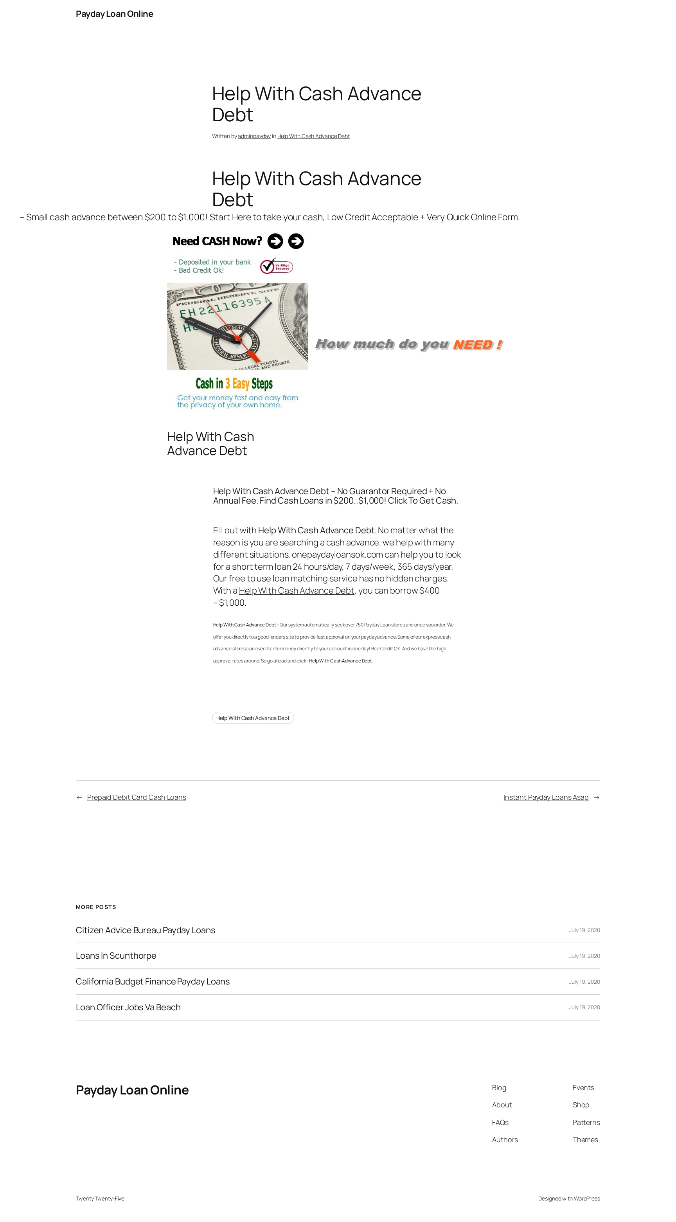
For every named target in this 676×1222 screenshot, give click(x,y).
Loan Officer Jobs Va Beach (128, 1007)
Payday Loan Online (114, 14)
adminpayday (254, 136)
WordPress (587, 1198)
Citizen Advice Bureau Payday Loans (146, 930)
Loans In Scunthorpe (116, 956)
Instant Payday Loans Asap (546, 797)
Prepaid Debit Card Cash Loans (136, 797)
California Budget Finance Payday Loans (153, 981)
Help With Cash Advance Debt (313, 136)
